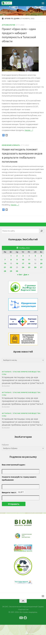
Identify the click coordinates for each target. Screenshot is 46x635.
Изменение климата (11, 145)
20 (41, 263)
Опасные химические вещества (26, 372)
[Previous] (19, 536)
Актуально (6, 372)
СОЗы (4, 374)
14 (5, 263)
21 (5, 267)
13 (41, 260)
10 (23, 260)
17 (23, 263)
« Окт (19, 274)
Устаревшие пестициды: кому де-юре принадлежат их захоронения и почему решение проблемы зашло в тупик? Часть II (22, 401)
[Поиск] (41, 231)
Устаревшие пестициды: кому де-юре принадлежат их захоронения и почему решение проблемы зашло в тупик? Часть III (23, 380)
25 (29, 267)
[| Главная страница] (9, 3)
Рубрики (5, 445)
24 (23, 267)
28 (5, 271)
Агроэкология (8, 25)
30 (17, 271)
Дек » (26, 274)
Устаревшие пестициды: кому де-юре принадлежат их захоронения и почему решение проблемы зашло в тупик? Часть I (22, 422)
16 (17, 263)
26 (35, 267)
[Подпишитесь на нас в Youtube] (21, 618)
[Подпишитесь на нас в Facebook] (25, 618)
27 (41, 267)
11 (29, 260)
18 (29, 263)
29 (11, 271)
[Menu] (43, 3)
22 (11, 267)
